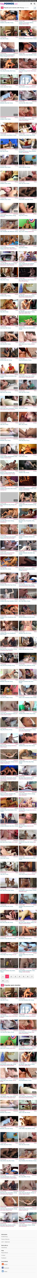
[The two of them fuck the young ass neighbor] (9, 513)
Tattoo (27, 103)
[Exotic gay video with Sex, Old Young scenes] (28, 192)
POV (6, 520)
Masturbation (11, 54)
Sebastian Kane (30, 377)
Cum (24, 22)
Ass (1, 71)
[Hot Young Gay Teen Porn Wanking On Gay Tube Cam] (28, 658)
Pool (7, 408)
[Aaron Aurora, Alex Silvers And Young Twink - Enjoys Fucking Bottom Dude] (28, 802)
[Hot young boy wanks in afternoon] (9, 384)
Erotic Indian (10, 56)
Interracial (28, 906)
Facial (27, 22)
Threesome (11, 408)
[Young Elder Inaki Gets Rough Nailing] (28, 834)
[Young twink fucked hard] (28, 240)
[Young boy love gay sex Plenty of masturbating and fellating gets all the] (9, 802)
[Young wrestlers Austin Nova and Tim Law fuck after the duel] (9, 947)
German (26, 151)
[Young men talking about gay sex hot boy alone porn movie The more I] (28, 208)
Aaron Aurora (32, 810)
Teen (22, 215)
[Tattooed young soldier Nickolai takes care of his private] (28, 95)
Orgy (26, 311)
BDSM (25, 38)
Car (20, 103)
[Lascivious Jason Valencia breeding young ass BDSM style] (9, 256)
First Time (25, 761)
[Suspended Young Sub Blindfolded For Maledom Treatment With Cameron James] (9, 786)
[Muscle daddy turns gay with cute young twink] (9, 706)
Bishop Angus (25, 281)
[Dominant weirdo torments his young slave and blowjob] (9, 963)
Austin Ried (31, 231)
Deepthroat (6, 247)
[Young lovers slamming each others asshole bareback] (28, 915)
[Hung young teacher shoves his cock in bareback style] (28, 770)
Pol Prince (13, 745)
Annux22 (2, 216)
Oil (28, 617)
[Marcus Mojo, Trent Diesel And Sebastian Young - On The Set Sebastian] (9, 770)
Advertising (4, 1247)
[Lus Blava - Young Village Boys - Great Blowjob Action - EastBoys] (9, 160)
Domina (7, 970)
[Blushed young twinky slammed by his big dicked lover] (28, 336)
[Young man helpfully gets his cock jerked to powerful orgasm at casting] (28, 47)
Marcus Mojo (26, 24)
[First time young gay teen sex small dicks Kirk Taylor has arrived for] (28, 754)
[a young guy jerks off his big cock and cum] (28, 561)
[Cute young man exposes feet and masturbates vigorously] (28, 947)
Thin (6, 569)
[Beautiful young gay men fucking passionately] (28, 722)
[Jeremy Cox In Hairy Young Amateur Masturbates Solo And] (9, 481)
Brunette (25, 504)
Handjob (30, 54)
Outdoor (32, 263)
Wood (13, 247)
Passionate (29, 729)
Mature (11, 135)
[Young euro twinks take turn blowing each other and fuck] (28, 866)
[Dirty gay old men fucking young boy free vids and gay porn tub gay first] (9, 931)
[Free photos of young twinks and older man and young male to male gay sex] (9, 417)
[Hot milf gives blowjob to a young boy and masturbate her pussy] (9, 433)
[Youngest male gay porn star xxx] (9, 272)
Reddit (5, 1264)
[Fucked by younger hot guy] (28, 465)
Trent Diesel (3, 779)
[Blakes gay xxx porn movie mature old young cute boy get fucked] (9, 127)
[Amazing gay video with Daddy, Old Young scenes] (28, 176)
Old (3, 38)
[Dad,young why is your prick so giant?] (9, 320)
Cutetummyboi (7, 457)
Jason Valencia (10, 265)
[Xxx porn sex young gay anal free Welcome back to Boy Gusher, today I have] (28, 738)
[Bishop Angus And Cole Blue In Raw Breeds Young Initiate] (28, 272)
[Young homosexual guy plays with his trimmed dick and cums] (9, 850)
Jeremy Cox (3, 489)
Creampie (25, 536)
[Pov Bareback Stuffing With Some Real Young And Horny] (9, 625)
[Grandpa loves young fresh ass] (9, 63)
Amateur (2, 22)
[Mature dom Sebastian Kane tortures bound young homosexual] (28, 883)
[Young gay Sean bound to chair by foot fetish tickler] (9, 368)
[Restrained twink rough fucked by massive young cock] (9, 754)
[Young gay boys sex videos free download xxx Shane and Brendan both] (9, 176)
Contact (3, 1255)
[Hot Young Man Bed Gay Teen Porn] (28, 513)
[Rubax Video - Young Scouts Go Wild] (28, 497)
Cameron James (8, 795)
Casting (21, 54)
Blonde (23, 295)
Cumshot (10, 472)
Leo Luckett (15, 842)
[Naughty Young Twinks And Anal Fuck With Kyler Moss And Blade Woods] (9, 240)
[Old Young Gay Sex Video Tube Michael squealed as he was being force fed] (9, 31)
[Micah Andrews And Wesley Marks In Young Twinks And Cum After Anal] (28, 256)
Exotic (22, 199)
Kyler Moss (6, 249)
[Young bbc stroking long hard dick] (28, 417)
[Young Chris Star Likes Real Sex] (9, 866)
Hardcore (27, 697)
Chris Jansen (22, 377)
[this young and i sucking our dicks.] (28, 674)
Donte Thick (30, 71)
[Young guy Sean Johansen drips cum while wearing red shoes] (28, 786)
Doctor (26, 295)
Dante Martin (32, 586)
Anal (1, 247)
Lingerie (5, 456)
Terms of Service (5, 1239)
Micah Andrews (11, 409)
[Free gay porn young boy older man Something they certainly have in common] (9, 561)
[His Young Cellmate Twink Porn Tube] (9, 111)
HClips (16, 21)
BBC (20, 424)
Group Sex (32, 858)
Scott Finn (21, 779)
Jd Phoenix (3, 650)
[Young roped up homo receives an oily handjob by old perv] (28, 609)
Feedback (3, 1258)
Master (23, 376)
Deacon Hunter (31, 874)
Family (30, 536)
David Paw (7, 763)
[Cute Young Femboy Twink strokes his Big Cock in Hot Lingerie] (9, 449)
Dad (28, 38)
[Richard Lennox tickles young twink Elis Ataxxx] (28, 127)
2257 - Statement (5, 1242)
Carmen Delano (27, 923)
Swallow (34, 151)
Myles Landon (7, 714)
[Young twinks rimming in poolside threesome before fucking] (9, 401)
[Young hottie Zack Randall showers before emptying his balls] (28, 79)
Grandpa (7, 71)
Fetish (31, 38)
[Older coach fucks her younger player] (9, 674)
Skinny (31, 22)
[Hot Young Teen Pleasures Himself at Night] (28, 401)
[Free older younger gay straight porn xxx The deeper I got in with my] (9, 79)
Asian (1, 87)
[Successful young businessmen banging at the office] (28, 593)
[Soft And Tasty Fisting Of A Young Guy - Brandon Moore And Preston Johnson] (9, 545)
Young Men (29, 520)
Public (10, 215)
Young (11, 22)
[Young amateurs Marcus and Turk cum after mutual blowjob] (28, 15)
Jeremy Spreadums (23, 586)
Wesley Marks (26, 265)
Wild (8, 22)
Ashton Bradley (26, 971)
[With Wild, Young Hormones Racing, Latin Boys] (9, 15)
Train (9, 761)
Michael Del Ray (28, 779)
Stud (6, 585)
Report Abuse (4, 1252)
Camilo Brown (26, 489)
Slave (26, 376)
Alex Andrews (3, 409)
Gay (6, 22)
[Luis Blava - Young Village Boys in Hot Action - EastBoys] (9, 143)
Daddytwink (3, 522)
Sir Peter (6, 473)
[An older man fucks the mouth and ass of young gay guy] (9, 336)
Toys (28, 279)
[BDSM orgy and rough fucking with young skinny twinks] (28, 304)
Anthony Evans (28, 297)
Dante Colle (27, 731)
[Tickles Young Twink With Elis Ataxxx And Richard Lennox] (28, 31)
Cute (1, 135)
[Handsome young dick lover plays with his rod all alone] (28, 224)
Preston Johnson (8, 554)
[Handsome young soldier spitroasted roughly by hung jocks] (28, 63)
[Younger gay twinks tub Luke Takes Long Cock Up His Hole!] (9, 288)
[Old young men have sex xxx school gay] (9, 722)
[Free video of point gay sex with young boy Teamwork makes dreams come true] (9, 818)
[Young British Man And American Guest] (28, 642)
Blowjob (2, 103)
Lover (22, 231)
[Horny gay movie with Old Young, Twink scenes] (28, 433)
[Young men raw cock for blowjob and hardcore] (28, 690)
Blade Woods (13, 249)
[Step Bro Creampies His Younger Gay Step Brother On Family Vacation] (28, 529)
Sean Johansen (23, 795)
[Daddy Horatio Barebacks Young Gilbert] (9, 899)
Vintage (7, 697)
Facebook (6, 1268)
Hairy (6, 54)
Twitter (5, 1271)
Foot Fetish (11, 376)
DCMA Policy (4, 1236)
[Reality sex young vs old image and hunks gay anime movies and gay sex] (9, 658)
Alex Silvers (22, 811)
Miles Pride (27, 313)
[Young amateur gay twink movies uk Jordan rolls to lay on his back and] (9, 192)
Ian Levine (21, 731)
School (6, 729)
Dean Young (12, 473)
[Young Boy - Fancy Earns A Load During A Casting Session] (9, 593)
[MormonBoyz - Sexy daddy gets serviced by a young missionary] (9, 915)
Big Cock (2, 54)
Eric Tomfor (11, 538)
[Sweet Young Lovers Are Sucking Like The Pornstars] (9, 609)
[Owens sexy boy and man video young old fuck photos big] (28, 160)
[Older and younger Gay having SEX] (9, 95)
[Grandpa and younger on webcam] (9, 224)
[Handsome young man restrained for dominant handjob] (28, 963)
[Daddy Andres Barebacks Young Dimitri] (28, 931)
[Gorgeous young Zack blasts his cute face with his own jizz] (28, 320)
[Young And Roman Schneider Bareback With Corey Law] (9, 497)
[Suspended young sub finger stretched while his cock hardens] (9, 352)
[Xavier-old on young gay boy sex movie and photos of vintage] (9, 690)
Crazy (5, 472)
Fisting (2, 553)
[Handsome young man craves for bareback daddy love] (9, 642)
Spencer (29, 826)
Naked (25, 793)
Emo (24, 713)
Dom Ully (6, 538)
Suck (9, 520)
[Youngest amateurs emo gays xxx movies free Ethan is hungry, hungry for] (28, 706)
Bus (20, 601)
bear (6, 665)
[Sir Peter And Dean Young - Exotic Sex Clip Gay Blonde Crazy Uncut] (9, 465)
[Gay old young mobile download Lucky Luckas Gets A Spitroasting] (9, 304)
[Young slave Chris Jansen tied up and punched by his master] (28, 368)
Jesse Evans (25, 120)
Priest (6, 890)
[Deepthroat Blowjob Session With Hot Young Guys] (28, 545)
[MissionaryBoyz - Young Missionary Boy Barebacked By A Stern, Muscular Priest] (9, 883)
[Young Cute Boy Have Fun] (28, 449)
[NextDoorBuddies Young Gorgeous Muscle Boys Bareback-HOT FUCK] (28, 577)
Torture (30, 890)
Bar (1, 151)
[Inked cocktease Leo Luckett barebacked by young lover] (9, 834)
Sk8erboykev (26, 152)
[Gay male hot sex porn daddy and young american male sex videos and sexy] (28, 384)
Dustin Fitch (22, 297)
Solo (4, 279)
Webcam (12, 231)
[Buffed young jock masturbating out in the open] (28, 352)
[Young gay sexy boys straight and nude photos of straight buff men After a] (28, 899)
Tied (29, 376)
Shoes (29, 793)
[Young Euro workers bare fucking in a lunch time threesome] (28, 850)
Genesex (25, 570)
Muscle (25, 279)
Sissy (30, 151)
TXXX (16, 37)
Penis (1, 56)
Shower (23, 87)
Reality (9, 665)
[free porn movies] (9, 3)
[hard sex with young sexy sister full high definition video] (9, 208)
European (21, 151)
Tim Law (14, 954)
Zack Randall (32, 87)
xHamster (34, 21)
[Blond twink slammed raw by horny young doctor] (28, 288)
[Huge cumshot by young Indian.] (9, 47)
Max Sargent (9, 650)
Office (25, 601)
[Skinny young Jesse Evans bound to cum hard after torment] (28, 111)
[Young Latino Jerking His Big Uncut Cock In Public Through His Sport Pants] (28, 481)
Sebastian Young (11, 779)
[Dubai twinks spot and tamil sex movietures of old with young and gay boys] (28, 625)
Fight (4, 954)
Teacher (28, 777)
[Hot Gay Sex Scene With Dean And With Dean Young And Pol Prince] (9, 738)
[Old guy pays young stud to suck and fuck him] (9, 577)
